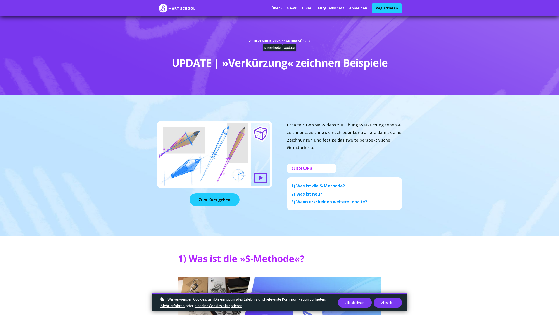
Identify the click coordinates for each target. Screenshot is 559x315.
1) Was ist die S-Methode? (318, 186)
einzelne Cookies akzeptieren (218, 305)
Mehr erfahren (172, 305)
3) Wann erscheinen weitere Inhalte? (329, 202)
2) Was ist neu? (306, 194)
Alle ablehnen (354, 303)
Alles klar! (387, 303)
